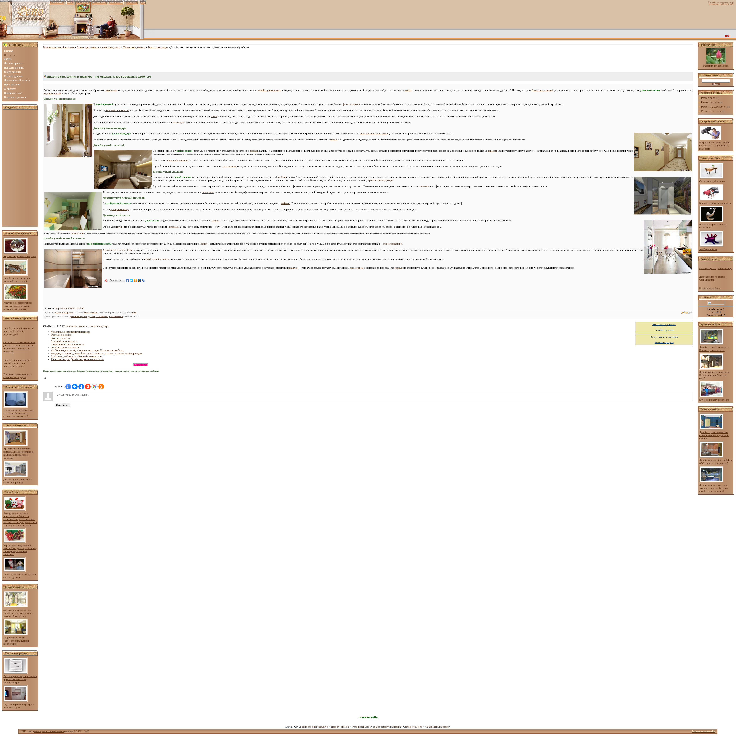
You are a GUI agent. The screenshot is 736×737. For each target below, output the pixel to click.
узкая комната (116, 316)
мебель (408, 90)
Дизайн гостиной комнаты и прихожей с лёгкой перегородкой (18, 331)
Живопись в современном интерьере (70, 331)
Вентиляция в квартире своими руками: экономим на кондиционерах (20, 679)
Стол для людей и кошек (712, 181)
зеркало (399, 267)
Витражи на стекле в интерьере (68, 344)
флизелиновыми (351, 104)
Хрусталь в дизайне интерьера (19, 256)
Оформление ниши (61, 334)
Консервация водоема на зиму (715, 268)
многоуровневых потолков (374, 133)
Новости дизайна (340, 726)
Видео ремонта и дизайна (387, 726)
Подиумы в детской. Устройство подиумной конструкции (16, 640)
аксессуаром (356, 267)
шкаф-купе (179, 122)
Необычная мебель (709, 288)
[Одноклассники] (135, 280)
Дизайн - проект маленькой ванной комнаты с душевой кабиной (714, 435)
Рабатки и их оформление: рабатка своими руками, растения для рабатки (17, 305)
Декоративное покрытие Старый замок (712, 278)
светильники (229, 166)
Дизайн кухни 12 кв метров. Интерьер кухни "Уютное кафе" (714, 375)
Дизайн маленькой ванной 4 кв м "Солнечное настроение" (715, 462)
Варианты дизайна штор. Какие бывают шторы (76, 356)
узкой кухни (77, 232)
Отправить (62, 405)
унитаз (121, 249)
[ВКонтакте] (127, 280)
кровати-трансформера (380, 180)
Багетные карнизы (60, 337)
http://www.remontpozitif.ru (69, 308)
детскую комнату (119, 209)
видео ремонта (82, 2)
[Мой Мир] (139, 280)
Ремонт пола (708, 98)
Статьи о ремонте (412, 726)
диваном (492, 150)
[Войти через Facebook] (81, 386)
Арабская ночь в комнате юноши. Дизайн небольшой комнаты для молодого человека (18, 453)
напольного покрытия (117, 110)
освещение (208, 192)
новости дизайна (116, 2)
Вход (143, 2)
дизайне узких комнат (269, 90)
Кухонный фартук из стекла (714, 399)
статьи (69, 2)
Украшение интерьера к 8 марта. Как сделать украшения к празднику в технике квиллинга (19, 550)
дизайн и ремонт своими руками (48, 731)
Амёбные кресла (708, 249)
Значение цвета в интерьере (66, 347)
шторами (173, 226)
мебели (254, 150)
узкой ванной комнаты (157, 259)
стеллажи (424, 186)
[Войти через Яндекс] (88, 386)
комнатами (111, 90)
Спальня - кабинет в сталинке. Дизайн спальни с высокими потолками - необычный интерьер (19, 347)
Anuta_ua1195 (90, 312)
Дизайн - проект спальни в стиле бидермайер (17, 481)
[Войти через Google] (94, 387)
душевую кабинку (392, 243)
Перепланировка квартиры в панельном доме (18, 706)
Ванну (203, 243)
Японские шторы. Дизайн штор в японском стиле (77, 359)
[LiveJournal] (143, 280)
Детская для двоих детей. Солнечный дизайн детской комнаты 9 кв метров (18, 612)
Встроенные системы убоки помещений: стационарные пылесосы (714, 145)
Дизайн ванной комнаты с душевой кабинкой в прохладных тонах (17, 362)
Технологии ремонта (134, 47)
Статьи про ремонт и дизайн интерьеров (99, 47)
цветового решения (177, 160)
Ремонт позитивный (542, 90)
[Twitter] (131, 280)
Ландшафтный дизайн (437, 726)
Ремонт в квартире (158, 47)
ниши (214, 116)
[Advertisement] (20, 168)
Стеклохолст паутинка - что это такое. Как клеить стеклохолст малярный (18, 412)
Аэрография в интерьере (64, 340)
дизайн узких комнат (98, 316)
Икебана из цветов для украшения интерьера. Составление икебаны (87, 350)
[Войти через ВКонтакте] (75, 386)
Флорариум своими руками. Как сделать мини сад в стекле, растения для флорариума (96, 353)
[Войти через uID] (68, 386)
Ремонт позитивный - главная (58, 47)
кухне (120, 226)
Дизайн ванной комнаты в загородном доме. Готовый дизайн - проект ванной (713, 487)
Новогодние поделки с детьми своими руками (19, 576)
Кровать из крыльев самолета (715, 202)
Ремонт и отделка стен (713, 106)
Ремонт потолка (710, 102)
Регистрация (132, 2)
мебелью (285, 203)
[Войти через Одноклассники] (101, 386)
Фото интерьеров (361, 726)
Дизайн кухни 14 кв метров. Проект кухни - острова (714, 349)
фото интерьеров (99, 2)
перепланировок (52, 93)
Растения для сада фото (716, 65)
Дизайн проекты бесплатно (314, 726)
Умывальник (109, 249)
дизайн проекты (56, 2)
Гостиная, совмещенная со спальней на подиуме (17, 376)
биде (129, 249)
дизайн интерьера (78, 316)
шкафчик (293, 267)
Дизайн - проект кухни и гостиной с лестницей (16, 280)
